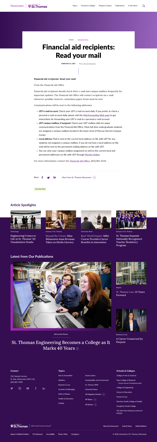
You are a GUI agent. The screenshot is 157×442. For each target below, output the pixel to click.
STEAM (61, 403)
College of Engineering (125, 388)
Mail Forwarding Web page (96, 115)
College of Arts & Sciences (126, 376)
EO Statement (38, 434)
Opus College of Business (129, 381)
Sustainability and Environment (97, 380)
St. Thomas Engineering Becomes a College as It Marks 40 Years (61, 345)
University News (83, 40)
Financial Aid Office (80, 160)
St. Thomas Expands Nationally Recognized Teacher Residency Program (129, 240)
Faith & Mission (64, 394)
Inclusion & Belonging (66, 389)
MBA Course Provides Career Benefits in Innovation (95, 239)
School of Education (124, 392)
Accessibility (50, 434)
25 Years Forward (130, 293)
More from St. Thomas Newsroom (76, 177)
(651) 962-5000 (17, 382)
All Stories (89, 405)
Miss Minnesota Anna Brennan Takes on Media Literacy (60, 239)
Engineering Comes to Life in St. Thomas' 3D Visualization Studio (23, 239)
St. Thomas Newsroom (88, 63)
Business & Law (64, 385)
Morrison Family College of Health (129, 401)
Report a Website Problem (20, 434)
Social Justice (90, 376)
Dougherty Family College (126, 406)
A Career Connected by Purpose (129, 340)
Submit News (127, 426)
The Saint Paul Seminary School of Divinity (130, 412)
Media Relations (141, 426)
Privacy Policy (63, 434)
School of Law (122, 397)
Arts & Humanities (65, 376)
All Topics (88, 399)
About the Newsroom (110, 426)
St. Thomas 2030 (91, 385)
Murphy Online (92, 155)
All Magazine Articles (93, 394)
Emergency (75, 434)
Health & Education (65, 399)
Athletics (61, 380)
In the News (132, 6)
